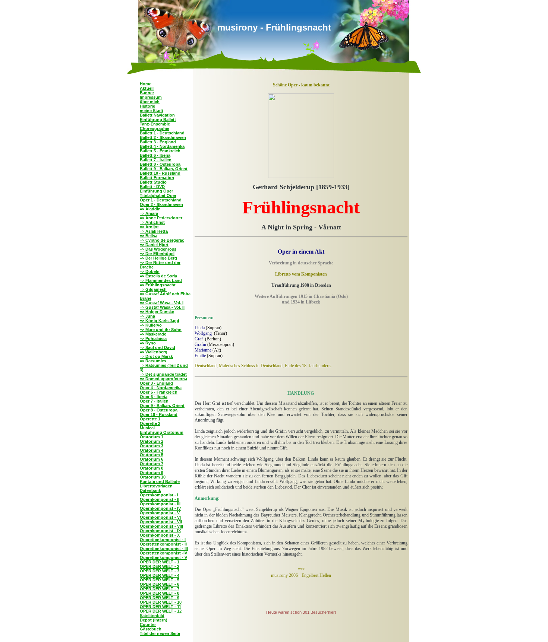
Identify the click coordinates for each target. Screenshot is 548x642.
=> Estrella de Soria (158, 276)
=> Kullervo (151, 325)
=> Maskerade (153, 334)
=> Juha (147, 316)
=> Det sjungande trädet (163, 374)
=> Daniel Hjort (154, 244)
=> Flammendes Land (161, 280)
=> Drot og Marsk (156, 356)
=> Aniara (149, 213)
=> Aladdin (150, 209)
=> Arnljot (149, 227)
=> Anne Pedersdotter (161, 218)
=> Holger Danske (157, 311)
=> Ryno (148, 343)
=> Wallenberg (153, 352)
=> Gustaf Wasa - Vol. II (162, 307)
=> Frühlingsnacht (158, 285)
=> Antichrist (152, 222)
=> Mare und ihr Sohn (161, 329)
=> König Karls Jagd (159, 320)
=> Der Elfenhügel (157, 253)
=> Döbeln (150, 271)
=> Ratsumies (153, 361)
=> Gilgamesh (153, 289)
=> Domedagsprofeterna (163, 378)
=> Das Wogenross (158, 249)
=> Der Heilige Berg (158, 258)
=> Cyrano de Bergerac (162, 240)
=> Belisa (148, 235)
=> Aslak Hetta (154, 231)
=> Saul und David (157, 347)
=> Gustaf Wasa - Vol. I (161, 303)
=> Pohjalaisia (153, 338)
